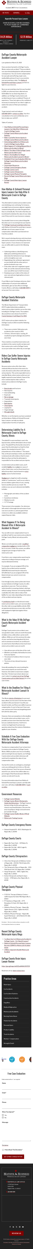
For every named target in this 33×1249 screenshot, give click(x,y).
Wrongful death (9, 412)
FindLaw (19, 1244)
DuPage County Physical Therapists (15, 174)
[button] (5, 12)
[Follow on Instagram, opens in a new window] (19, 1227)
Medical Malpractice (10, 1007)
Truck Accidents (9, 1034)
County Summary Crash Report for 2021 (14, 316)
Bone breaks (8, 388)
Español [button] (16, 13)
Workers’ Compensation (11, 1039)
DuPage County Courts (11, 169)
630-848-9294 (6, 113)
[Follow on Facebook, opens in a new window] (10, 1227)
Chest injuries (8, 405)
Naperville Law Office (16, 1182)
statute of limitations (15, 698)
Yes (5, 1115)
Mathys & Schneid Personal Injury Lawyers (15, 1239)
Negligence (5, 478)
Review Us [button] (16, 1233)
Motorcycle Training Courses (13, 818)
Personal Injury (8, 1025)
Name (4, 1083)
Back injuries (8, 403)
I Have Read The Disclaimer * (13, 1150)
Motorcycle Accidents (11, 1012)
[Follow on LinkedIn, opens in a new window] (13, 1227)
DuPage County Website (12, 799)
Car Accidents (8, 989)
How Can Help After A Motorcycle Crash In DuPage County (16, 129)
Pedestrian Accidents (10, 1021)
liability (10, 467)
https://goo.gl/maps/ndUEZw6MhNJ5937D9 (16, 966)
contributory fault (8, 601)
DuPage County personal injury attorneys (17, 225)
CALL (28, 13)
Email (4, 1093)
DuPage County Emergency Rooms (15, 167)
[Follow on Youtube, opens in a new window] (23, 1227)
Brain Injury (7, 984)
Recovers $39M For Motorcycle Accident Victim (17, 945)
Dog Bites (7, 1002)
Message (5, 1122)
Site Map (10, 1242)
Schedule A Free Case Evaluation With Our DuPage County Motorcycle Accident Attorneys (17, 161)
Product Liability (9, 1030)
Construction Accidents (11, 998)
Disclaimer (5, 1145)
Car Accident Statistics (11, 993)
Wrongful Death (9, 1043)
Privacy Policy (16, 1242)
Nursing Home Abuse (10, 1016)
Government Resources (11, 165)
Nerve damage (8, 397)
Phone (4, 1102)
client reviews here (19, 971)
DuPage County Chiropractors (13, 172)
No (5, 1118)
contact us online (17, 113)
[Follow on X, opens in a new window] (16, 1227)
